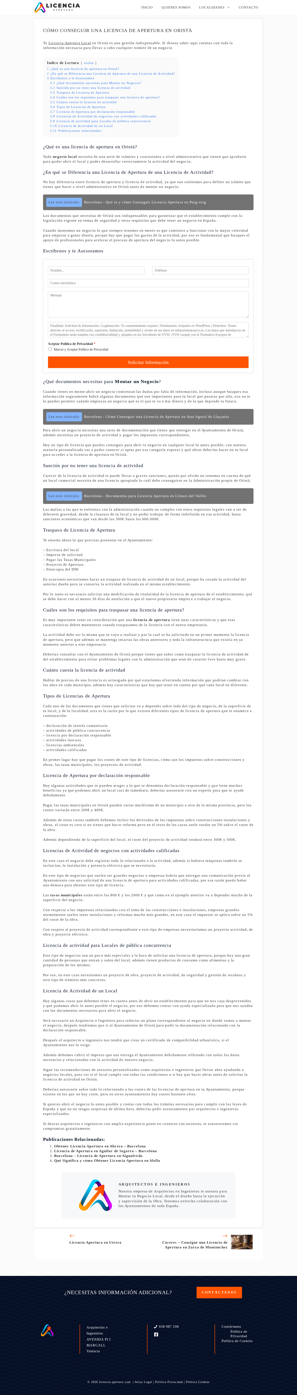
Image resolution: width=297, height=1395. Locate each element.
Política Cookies (198, 1382)
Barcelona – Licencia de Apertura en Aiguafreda (98, 1156)
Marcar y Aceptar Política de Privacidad (81, 349)
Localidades (212, 7)
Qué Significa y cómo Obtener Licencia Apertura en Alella (107, 1161)
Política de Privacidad (238, 1334)
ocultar (89, 63)
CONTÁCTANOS (219, 1292)
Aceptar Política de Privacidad (71, 344)
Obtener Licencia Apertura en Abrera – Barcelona (100, 1146)
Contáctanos (231, 1326)
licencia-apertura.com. (115, 1382)
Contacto (248, 7)
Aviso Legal (143, 1382)
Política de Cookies (237, 1341)
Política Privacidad (169, 1382)
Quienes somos (176, 7)
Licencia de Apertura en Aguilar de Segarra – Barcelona (105, 1151)
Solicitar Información (148, 362)
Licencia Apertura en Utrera (95, 1242)
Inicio (147, 7)
